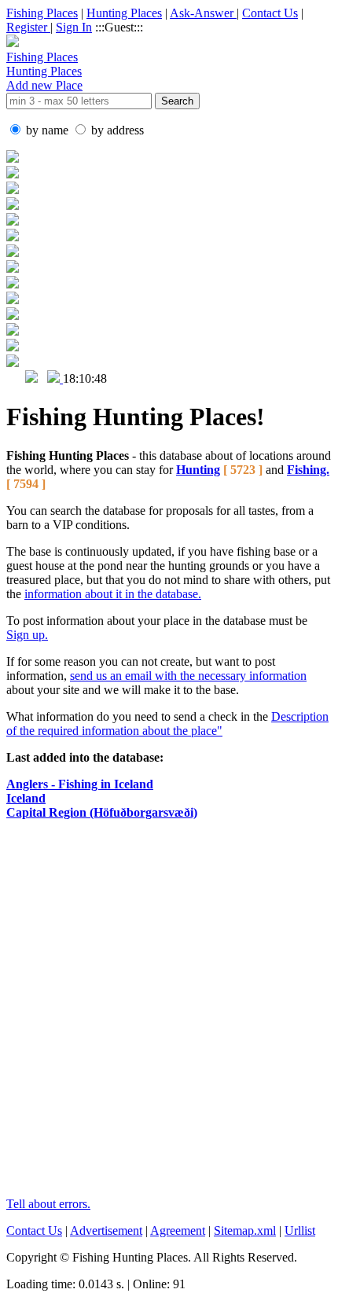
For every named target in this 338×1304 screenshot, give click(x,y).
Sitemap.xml (245, 1230)
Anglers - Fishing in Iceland (79, 784)
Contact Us (270, 13)
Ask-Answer (203, 13)
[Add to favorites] (55, 378)
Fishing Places (42, 13)
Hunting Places (124, 13)
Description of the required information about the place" (167, 723)
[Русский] (31, 378)
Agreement (177, 1230)
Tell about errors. (48, 1203)
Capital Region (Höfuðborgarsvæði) (101, 812)
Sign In (74, 27)
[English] (14, 378)
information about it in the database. (112, 594)
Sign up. (27, 634)
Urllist (300, 1230)
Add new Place (44, 85)
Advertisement (106, 1230)
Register (28, 27)
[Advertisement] (169, 1016)
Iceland (26, 798)
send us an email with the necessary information (188, 675)
